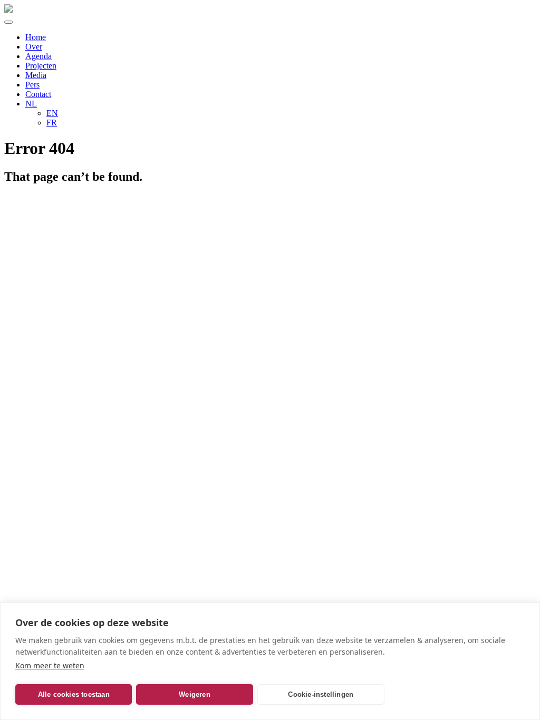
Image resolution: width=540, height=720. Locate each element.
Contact (38, 94)
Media (35, 75)
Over (33, 46)
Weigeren (194, 694)
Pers (32, 84)
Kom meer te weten (49, 665)
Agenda (38, 56)
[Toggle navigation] (8, 22)
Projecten (40, 65)
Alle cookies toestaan (74, 694)
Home (35, 37)
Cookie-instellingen (320, 694)
